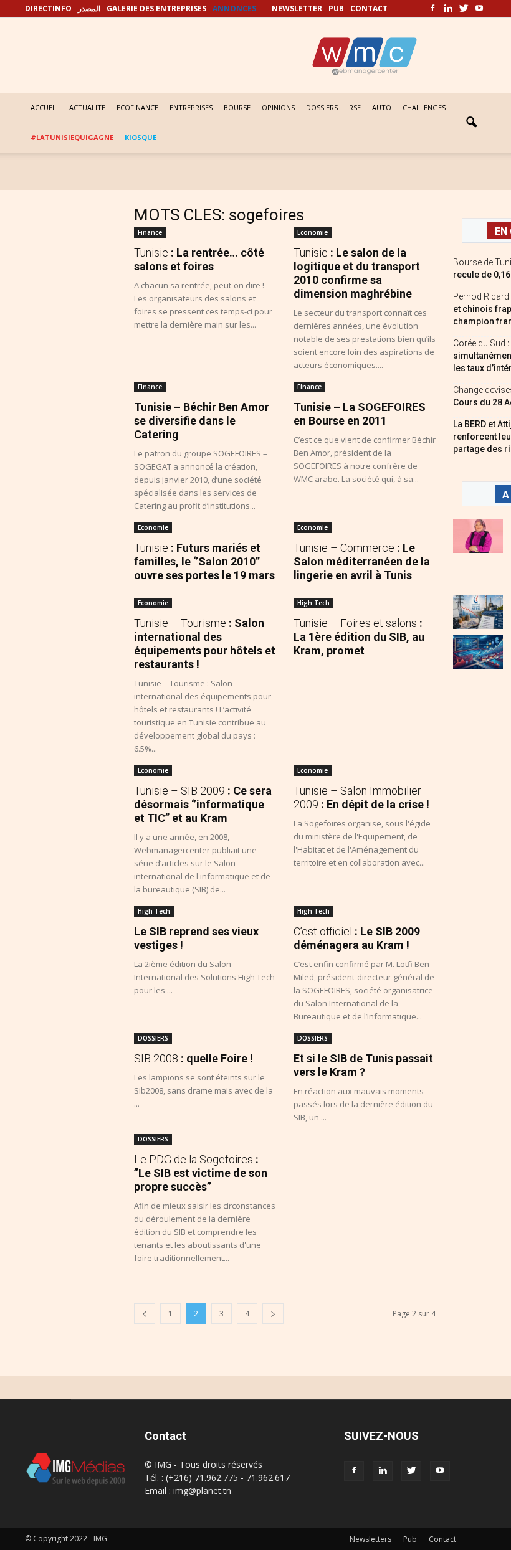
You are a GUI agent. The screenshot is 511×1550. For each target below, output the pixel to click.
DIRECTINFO (48, 8)
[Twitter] (463, 8)
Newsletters (370, 1539)
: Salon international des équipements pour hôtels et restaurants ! (204, 644)
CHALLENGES (424, 107)
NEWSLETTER (297, 8)
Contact (442, 1539)
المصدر (89, 8)
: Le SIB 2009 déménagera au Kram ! (357, 938)
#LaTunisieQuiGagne (72, 137)
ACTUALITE (87, 107)
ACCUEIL (44, 107)
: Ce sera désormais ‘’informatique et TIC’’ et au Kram (203, 804)
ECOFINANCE (137, 107)
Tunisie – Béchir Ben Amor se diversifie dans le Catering (201, 420)
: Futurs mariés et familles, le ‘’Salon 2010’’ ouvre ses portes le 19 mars (204, 561)
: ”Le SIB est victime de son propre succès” (200, 1173)
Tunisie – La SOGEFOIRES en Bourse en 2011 (360, 413)
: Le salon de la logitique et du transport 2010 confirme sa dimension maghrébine (357, 273)
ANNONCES (234, 8)
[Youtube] (479, 8)
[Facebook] (432, 8)
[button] (471, 123)
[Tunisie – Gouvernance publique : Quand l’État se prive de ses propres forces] (478, 652)
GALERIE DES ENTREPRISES (156, 8)
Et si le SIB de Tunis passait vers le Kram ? (363, 1065)
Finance (150, 232)
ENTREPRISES (191, 107)
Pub (410, 1539)
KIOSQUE (140, 137)
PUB (336, 8)
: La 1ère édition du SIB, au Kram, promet (359, 637)
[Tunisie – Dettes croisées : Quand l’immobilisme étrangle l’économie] (478, 612)
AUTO (381, 107)
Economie (312, 232)
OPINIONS (278, 107)
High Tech (313, 602)
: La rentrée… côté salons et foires (199, 259)
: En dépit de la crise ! (361, 797)
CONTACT (369, 8)
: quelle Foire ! (193, 1058)
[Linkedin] (448, 8)
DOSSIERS (322, 107)
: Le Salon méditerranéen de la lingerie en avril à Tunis (362, 561)
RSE (355, 107)
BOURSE (237, 107)
